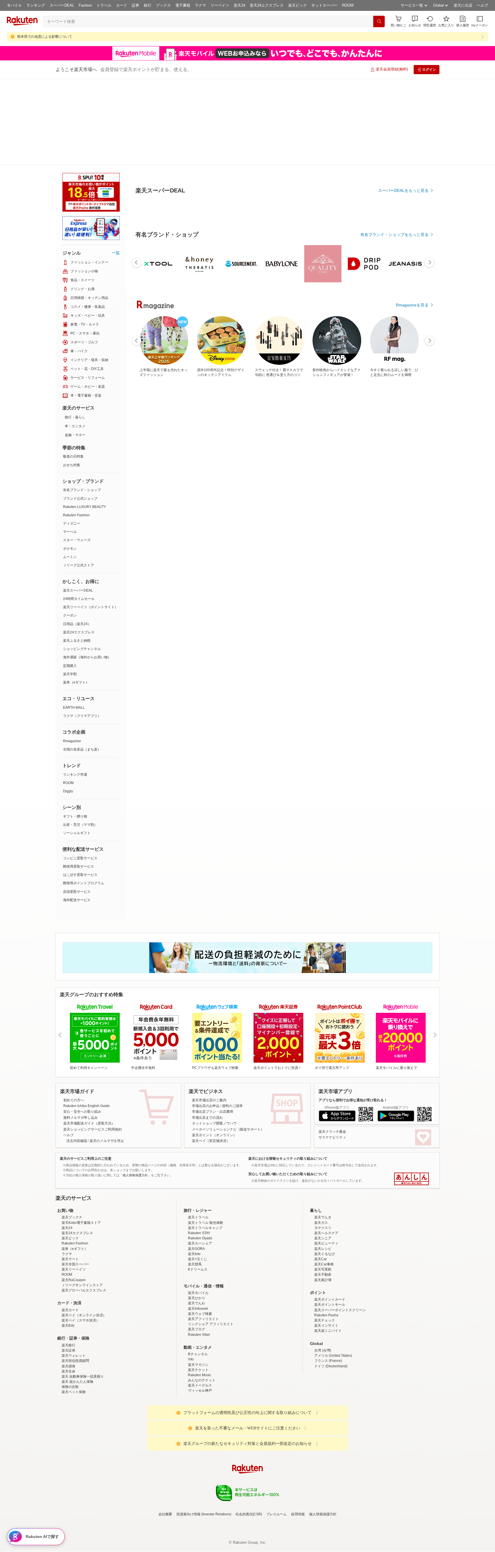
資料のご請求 (232, 1106)
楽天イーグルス (200, 1435)
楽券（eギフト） (76, 682)
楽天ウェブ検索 (200, 1364)
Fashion (85, 5)
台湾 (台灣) (322, 1401)
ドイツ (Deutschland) (330, 1416)
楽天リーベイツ (74, 1319)
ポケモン (70, 549)
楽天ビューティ (326, 1293)
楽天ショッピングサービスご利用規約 (92, 1129)
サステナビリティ (332, 1137)
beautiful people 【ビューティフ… (313, 572)
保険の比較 (70, 1437)
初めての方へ (73, 1100)
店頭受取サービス (77, 892)
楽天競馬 (195, 1314)
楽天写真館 (322, 1319)
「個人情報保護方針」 (135, 1175)
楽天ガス (321, 1273)
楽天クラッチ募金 (332, 1132)
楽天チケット (198, 1420)
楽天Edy (68, 1376)
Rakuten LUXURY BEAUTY (84, 507)
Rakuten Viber (199, 1385)
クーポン (70, 615)
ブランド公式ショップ (80, 499)
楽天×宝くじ (197, 1309)
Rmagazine (72, 741)
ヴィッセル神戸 (200, 1441)
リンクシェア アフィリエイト (210, 1374)
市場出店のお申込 (205, 1106)
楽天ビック (297, 5)
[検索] (379, 21)
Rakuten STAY (199, 1283)
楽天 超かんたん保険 (77, 1432)
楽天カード (70, 1360)
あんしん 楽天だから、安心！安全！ (411, 1179)
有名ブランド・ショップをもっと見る (394, 450)
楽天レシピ (322, 1299)
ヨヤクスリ (322, 1278)
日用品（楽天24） (77, 624)
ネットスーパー (324, 5)
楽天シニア (322, 1288)
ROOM (347, 5)
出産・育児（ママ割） (80, 825)
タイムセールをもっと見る (404, 608)
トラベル (104, 5)
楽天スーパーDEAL (78, 590)
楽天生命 (68, 1421)
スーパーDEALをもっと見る (403, 248)
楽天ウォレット (74, 1406)
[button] (414, 21)
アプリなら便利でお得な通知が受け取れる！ (353, 1100)
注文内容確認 (76, 1141)
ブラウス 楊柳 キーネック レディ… (154, 572)
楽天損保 (68, 1416)
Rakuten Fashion (76, 515)
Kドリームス (197, 1319)
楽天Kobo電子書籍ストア (81, 1273)
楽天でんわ (196, 1353)
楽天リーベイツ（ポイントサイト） (90, 607)
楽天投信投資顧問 (75, 1411)
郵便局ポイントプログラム (83, 883)
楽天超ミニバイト (328, 1381)
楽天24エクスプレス (267, 5)
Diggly (68, 791)
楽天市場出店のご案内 (209, 1100)
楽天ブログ (196, 1379)
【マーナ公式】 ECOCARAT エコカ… (217, 572)
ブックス (163, 5)
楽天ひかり (196, 1348)
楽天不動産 (322, 1325)
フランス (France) (328, 1411)
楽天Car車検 (324, 1314)
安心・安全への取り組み (82, 1112)
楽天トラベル (198, 1267)
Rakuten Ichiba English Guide (86, 1106)
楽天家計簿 (322, 1330)
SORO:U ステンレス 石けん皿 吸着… (346, 572)
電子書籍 (182, 5)
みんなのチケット (201, 1430)
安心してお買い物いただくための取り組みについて (287, 1174)
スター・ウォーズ (77, 540)
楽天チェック (324, 1370)
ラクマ (200, 5)
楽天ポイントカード (329, 1350)
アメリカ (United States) (333, 1406)
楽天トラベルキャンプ (205, 1278)
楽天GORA (196, 1299)
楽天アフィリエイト (203, 1369)
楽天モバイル (198, 1343)
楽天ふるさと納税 (77, 641)
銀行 (147, 5)
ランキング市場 (75, 775)
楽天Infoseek (198, 1359)
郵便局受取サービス (78, 866)
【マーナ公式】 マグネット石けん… (281, 572)
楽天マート (70, 1309)
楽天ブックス (72, 1267)
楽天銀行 (68, 1395)
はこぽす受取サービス (80, 875)
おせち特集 (71, 465)
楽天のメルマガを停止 (107, 1141)
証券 (135, 5)
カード (121, 5)
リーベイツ (220, 5)
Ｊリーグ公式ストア (78, 565)
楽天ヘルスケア (326, 1283)
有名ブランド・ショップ (82, 490)
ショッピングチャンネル (82, 649)
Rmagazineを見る (412, 771)
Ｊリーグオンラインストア (82, 1335)
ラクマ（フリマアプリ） (82, 716)
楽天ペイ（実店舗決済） (211, 1141)
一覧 (116, 253)
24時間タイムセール (79, 599)
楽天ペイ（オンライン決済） (84, 1365)
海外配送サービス (77, 900)
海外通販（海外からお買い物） (87, 657)
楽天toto (194, 1304)
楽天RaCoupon (74, 1330)
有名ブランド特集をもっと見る (400, 696)
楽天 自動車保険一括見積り (83, 1427)
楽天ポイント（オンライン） (214, 1135)
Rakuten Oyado (200, 1288)
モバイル (14, 5)
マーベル (70, 532)
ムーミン (70, 557)
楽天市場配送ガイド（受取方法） (89, 1123)
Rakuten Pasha (326, 1365)
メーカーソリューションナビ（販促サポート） (228, 1129)
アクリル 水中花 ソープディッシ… (377, 572)
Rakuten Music (199, 1425)
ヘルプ (482, 5)
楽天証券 (68, 1401)
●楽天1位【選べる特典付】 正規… (249, 572)
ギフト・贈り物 (75, 816)
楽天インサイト (326, 1376)
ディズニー (71, 523)
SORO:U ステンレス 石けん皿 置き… (186, 572)
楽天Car (320, 1309)
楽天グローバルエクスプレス (84, 1340)
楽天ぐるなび (324, 1304)
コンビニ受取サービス (80, 858)
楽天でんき (322, 1267)
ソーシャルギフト (77, 833)
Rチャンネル (198, 1404)
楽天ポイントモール (329, 1355)
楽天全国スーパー (75, 1314)
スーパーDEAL (62, 5)
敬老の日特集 (73, 456)
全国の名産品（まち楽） (82, 749)
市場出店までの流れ (207, 1118)
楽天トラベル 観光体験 (205, 1273)
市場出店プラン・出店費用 (212, 1112)
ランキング (35, 5)
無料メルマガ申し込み (80, 1118)
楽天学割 (70, 674)
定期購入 (70, 666)
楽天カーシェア (200, 1293)
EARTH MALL (74, 708)
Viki (191, 1409)
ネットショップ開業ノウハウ (214, 1123)
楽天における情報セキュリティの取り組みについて (287, 1159)
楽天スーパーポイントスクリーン (340, 1360)
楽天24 (239, 5)
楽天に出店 (463, 5)
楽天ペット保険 (74, 1442)
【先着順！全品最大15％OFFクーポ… (409, 572)
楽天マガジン (198, 1415)
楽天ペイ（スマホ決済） (80, 1370)
